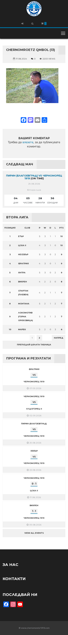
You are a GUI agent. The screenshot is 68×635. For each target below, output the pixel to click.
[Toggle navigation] (63, 33)
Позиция (10, 228)
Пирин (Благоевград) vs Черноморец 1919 (34, 177)
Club (27, 228)
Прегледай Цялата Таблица (34, 344)
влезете (27, 142)
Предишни (11, 338)
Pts (61, 228)
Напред (58, 338)
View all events (34, 533)
